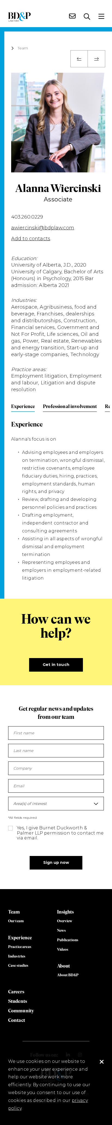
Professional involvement (70, 406)
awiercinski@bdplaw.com (42, 228)
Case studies (18, 965)
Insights (65, 912)
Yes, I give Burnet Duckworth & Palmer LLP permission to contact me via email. (60, 832)
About (63, 966)
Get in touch (56, 664)
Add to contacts (30, 239)
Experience (23, 406)
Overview (65, 921)
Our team (16, 921)
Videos (63, 949)
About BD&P (68, 975)
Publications (68, 940)
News (61, 930)
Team (23, 48)
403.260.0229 (27, 217)
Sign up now (56, 862)
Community (21, 1010)
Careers (16, 991)
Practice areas (19, 946)
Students (17, 1001)
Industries (16, 956)
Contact (16, 1020)
